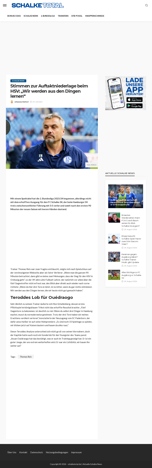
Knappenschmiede (94, 16)
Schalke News (31, 16)
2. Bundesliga (48, 16)
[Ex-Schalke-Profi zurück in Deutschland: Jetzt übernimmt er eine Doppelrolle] (125, 196)
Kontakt (23, 452)
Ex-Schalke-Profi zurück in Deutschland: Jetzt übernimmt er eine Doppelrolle (125, 202)
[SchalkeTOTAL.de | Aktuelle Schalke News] (38, 5)
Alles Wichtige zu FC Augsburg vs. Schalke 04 (131, 275)
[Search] (146, 5)
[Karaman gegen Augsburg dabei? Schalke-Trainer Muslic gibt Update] (114, 257)
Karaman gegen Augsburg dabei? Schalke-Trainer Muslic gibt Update (130, 258)
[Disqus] (51, 396)
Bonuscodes (14, 16)
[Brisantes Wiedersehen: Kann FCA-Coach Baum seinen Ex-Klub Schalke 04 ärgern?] (114, 218)
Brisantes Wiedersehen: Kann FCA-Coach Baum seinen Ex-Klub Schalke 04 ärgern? (131, 220)
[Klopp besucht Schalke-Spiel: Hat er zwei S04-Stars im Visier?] (114, 238)
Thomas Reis (26, 356)
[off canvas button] (5, 5)
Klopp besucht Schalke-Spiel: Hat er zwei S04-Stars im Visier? (131, 240)
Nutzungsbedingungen (57, 452)
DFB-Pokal (76, 16)
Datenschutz (36, 452)
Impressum (76, 452)
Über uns (11, 452)
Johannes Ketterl (21, 102)
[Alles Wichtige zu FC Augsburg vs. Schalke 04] (114, 275)
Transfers (63, 16)
